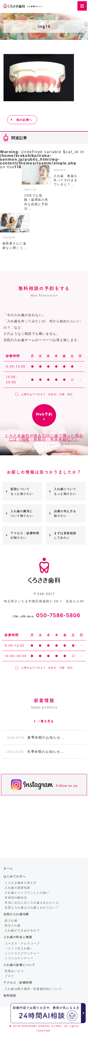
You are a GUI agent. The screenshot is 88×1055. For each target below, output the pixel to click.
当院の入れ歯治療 (16, 914)
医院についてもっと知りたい (22, 491)
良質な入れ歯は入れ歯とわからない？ (32, 907)
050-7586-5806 (45, 615)
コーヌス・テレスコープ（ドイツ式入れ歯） (22, 946)
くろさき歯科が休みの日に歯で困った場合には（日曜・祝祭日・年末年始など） (44, 437)
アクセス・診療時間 (18, 982)
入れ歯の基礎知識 (17, 887)
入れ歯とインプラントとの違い (27, 892)
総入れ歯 (11, 920)
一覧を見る (46, 721)
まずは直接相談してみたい (65, 535)
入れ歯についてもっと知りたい (65, 491)
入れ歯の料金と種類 (18, 937)
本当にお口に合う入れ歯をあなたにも (32, 902)
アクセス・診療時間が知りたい (25, 535)
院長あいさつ (14, 971)
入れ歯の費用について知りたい (22, 513)
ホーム (8, 868)
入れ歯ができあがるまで (22, 930)
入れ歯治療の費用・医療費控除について (33, 989)
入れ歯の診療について (19, 965)
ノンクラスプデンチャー (22, 953)
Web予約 (44, 414)
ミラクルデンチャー (19, 958)
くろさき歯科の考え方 (21, 882)
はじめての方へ (15, 876)
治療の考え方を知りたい (65, 513)
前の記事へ (24, 119)
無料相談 (10, 995)
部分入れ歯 (13, 925)
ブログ (9, 976)
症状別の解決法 (16, 897)
